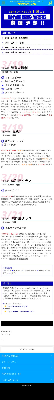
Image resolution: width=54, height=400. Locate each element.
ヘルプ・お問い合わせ (10, 380)
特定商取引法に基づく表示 (11, 374)
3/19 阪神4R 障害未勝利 (16, 38)
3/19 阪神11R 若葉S (15, 43)
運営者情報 (6, 368)
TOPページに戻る (28, 349)
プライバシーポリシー (10, 362)
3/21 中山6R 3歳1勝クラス (17, 52)
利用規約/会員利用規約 (10, 356)
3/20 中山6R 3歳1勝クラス (17, 47)
